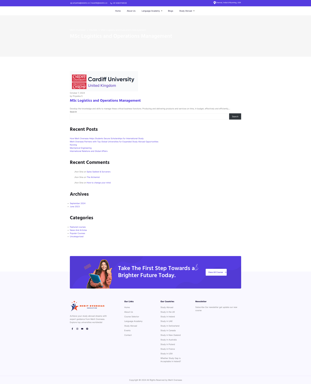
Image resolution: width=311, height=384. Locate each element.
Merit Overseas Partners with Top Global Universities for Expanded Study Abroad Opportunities (114, 141)
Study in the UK (167, 312)
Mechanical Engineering (81, 148)
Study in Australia (168, 339)
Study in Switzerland (169, 326)
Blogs (170, 11)
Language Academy (151, 11)
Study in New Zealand (170, 335)
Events (127, 330)
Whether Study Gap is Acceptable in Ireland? (170, 360)
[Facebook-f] (72, 328)
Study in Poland (167, 344)
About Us (131, 11)
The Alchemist (93, 177)
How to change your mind (99, 182)
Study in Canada (168, 330)
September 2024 (77, 203)
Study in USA (166, 353)
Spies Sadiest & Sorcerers (98, 171)
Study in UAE (166, 321)
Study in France (167, 349)
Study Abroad (185, 11)
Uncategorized (76, 236)
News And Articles (78, 230)
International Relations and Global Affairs (89, 151)
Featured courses (78, 227)
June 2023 (75, 206)
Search (73, 112)
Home (118, 11)
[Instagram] (77, 328)
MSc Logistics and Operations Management (105, 101)
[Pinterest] (87, 328)
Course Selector (131, 316)
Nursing (73, 145)
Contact (128, 335)
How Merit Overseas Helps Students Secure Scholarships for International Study (107, 138)
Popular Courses (77, 233)
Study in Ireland (167, 316)
